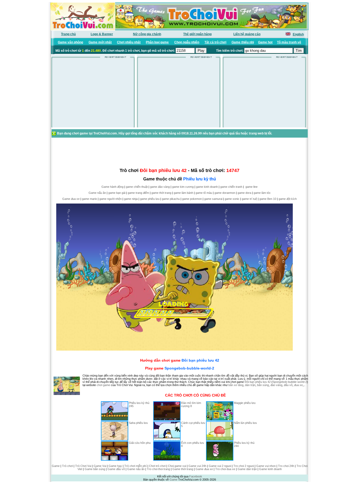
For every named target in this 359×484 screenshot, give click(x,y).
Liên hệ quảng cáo (246, 34)
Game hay (115, 465)
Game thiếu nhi (243, 42)
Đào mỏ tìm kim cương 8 (191, 404)
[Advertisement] (93, 94)
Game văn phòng (70, 42)
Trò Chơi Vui (83, 465)
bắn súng (263, 385)
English (298, 34)
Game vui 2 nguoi (220, 465)
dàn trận (250, 385)
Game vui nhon (266, 465)
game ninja (131, 198)
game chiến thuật (137, 186)
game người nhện (110, 198)
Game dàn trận (247, 469)
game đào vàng (160, 186)
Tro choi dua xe (225, 469)
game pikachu (171, 198)
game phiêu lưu (150, 198)
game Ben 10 (267, 198)
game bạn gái (116, 192)
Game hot (265, 42)
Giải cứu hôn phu (140, 442)
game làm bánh (183, 192)
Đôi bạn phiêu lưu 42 (200, 360)
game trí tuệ (249, 198)
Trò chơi (67, 465)
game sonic (232, 198)
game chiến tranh (231, 186)
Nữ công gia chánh (147, 34)
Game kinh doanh (270, 469)
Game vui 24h (197, 465)
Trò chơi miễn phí (135, 465)
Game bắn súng (95, 469)
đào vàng (276, 385)
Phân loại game (157, 42)
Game (56, 465)
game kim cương (183, 186)
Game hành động (112, 186)
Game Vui (100, 465)
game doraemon (224, 192)
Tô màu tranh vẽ (289, 42)
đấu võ (288, 385)
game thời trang (161, 192)
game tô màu (204, 192)
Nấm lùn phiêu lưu (245, 422)
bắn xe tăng (235, 385)
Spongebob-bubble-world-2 (189, 368)
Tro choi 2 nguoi (243, 465)
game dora (244, 192)
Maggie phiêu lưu (244, 402)
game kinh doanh (207, 186)
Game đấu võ (116, 469)
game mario (89, 198)
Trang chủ (68, 34)
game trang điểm (138, 192)
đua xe (298, 385)
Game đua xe (71, 198)
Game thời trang (182, 469)
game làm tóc (262, 192)
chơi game (103, 385)
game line (251, 186)
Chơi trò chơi (157, 465)
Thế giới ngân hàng (197, 34)
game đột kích (288, 198)
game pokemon (192, 198)
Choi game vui (177, 465)
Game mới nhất (100, 42)
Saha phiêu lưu (138, 422)
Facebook (195, 476)
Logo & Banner (102, 34)
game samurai (213, 198)
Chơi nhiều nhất (129, 42)
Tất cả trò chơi (215, 42)
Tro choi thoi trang (158, 469)
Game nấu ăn (97, 192)
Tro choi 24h (286, 465)
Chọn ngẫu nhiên (186, 42)
